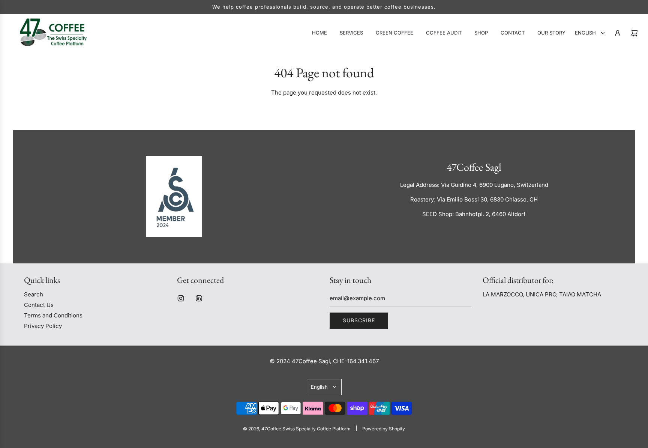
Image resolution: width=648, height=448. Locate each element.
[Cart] (634, 33)
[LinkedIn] (198, 298)
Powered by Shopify (383, 428)
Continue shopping (324, 110)
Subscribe (359, 320)
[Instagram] (180, 298)
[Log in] (617, 33)
